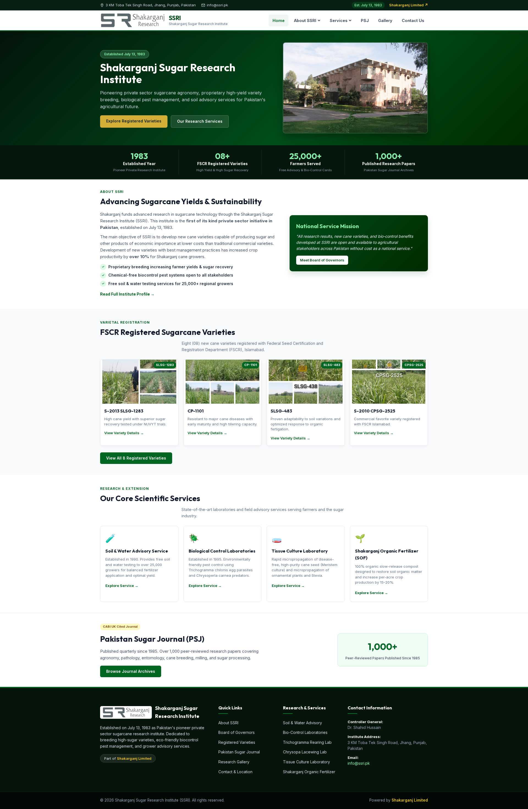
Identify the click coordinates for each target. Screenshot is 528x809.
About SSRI (305, 20)
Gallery (385, 20)
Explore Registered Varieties (133, 121)
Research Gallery (233, 761)
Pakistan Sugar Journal (239, 752)
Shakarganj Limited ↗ (408, 5)
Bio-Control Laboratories (305, 732)
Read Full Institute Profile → (127, 294)
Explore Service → (121, 585)
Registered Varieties (236, 742)
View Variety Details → (124, 433)
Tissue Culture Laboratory (306, 761)
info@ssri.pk (359, 763)
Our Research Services (199, 121)
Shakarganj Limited (134, 758)
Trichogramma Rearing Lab (307, 742)
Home (279, 20)
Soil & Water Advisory (302, 722)
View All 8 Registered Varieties (136, 458)
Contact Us (413, 20)
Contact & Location (235, 771)
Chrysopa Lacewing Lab (305, 752)
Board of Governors (236, 732)
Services (338, 20)
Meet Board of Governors (322, 260)
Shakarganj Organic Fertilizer (309, 771)
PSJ (365, 20)
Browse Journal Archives (130, 671)
